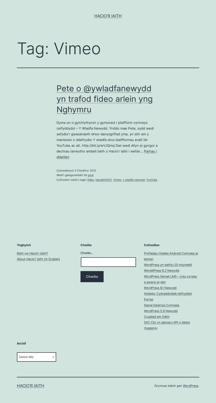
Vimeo (117, 179)
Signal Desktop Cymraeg (161, 305)
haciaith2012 (104, 179)
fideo (90, 179)
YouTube (151, 179)
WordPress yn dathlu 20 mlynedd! (168, 265)
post (91, 175)
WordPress (190, 386)
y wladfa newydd (134, 179)
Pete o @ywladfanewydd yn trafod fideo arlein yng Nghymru (105, 98)
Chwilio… (86, 253)
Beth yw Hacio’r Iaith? (32, 253)
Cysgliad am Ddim (157, 316)
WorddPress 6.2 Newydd (161, 270)
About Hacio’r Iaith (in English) (38, 259)
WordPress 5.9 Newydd (161, 311)
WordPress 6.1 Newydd (160, 288)
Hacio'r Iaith (108, 15)
